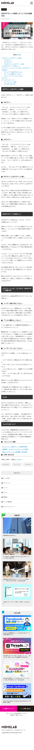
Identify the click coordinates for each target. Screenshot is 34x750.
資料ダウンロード (10, 708)
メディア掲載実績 (7, 501)
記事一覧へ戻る (17, 464)
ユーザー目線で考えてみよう (13, 72)
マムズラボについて (8, 80)
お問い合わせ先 (10, 84)
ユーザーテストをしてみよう (13, 76)
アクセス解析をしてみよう (13, 74)
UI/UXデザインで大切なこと (11, 66)
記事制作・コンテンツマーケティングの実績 (15, 449)
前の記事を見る (5, 464)
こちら (17, 459)
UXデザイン (8, 62)
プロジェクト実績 (10, 82)
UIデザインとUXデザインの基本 (12, 58)
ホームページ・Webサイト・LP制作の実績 (14, 446)
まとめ (4, 78)
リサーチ (5, 492)
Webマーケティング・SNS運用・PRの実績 (14, 452)
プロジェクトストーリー (9, 506)
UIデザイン (8, 60)
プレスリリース (7, 483)
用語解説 (5, 497)
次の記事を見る (28, 464)
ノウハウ (5, 487)
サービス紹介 (6, 478)
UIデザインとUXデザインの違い (14, 64)
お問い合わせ (27, 708)
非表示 (18, 54)
